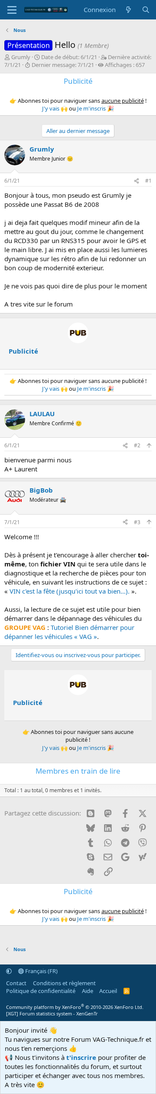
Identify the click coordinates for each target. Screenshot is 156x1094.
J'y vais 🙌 (55, 108)
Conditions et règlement (64, 983)
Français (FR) (41, 971)
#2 (137, 445)
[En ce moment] (128, 10)
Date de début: (69, 57)
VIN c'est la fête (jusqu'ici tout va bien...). (70, 591)
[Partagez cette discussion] (136, 181)
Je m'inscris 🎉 (95, 108)
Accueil (108, 991)
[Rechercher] (145, 10)
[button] (8, 971)
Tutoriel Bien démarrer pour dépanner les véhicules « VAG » (69, 632)
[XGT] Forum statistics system (52, 1013)
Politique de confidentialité (40, 991)
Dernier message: (63, 65)
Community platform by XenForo (74, 1007)
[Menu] (12, 10)
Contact (16, 983)
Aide (87, 991)
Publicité (23, 351)
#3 (137, 522)
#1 (148, 180)
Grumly (20, 57)
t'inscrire (81, 1057)
